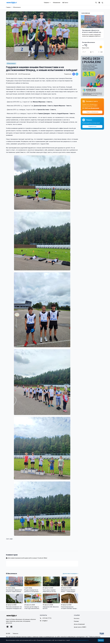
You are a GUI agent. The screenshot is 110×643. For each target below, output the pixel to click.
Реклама (76, 621)
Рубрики (46, 2)
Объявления (56, 2)
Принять (100, 640)
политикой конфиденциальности (79, 640)
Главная (8, 7)
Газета (66, 2)
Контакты (76, 618)
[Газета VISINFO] (99, 2)
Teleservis (15, 633)
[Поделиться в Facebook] (73, 74)
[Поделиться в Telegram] (77, 74)
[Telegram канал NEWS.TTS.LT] (7, 626)
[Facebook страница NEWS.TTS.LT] (11, 626)
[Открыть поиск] (96, 2)
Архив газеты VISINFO (80, 627)
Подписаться (92, 126)
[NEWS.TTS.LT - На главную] (11, 2)
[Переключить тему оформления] (102, 2)
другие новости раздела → (70, 573)
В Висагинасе (17, 7)
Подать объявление (92, 112)
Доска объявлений (79, 624)
